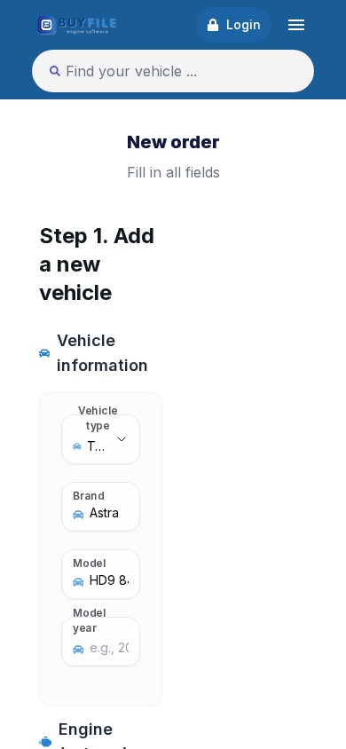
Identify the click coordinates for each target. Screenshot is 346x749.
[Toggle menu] (296, 25)
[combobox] (153, 71)
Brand (89, 495)
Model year (89, 620)
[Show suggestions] (289, 71)
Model (89, 562)
